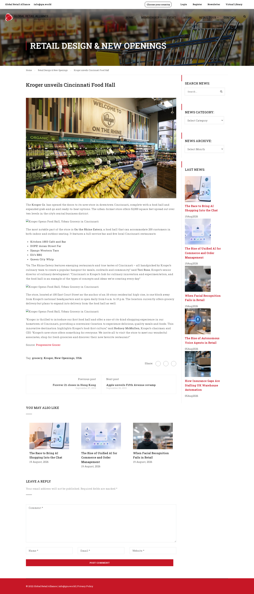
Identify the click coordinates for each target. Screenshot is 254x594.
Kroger (48, 358)
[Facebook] (158, 363)
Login (183, 4)
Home (130, 17)
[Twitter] (165, 363)
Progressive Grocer (48, 345)
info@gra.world (42, 4)
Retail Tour (207, 17)
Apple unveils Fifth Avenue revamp (131, 385)
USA (79, 358)
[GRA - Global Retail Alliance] (26, 19)
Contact (230, 17)
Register (197, 4)
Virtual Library (234, 4)
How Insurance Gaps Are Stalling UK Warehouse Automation (202, 385)
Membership (150, 17)
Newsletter (214, 4)
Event (171, 17)
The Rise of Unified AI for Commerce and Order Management (99, 457)
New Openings (64, 358)
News (187, 17)
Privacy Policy (85, 586)
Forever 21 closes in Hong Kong (74, 385)
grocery (37, 358)
